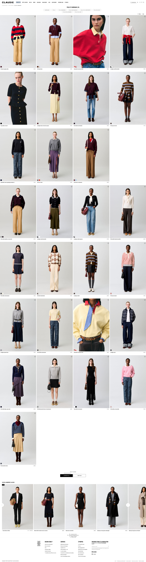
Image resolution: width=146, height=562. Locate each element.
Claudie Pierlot (5, 5)
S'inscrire (108, 546)
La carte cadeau (63, 551)
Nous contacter (47, 546)
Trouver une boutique (82, 556)
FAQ (45, 547)
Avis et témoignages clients (65, 556)
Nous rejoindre (80, 554)
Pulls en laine (97, 10)
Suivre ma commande (48, 544)
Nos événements (81, 552)
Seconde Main (80, 551)
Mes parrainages (63, 554)
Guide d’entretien (48, 551)
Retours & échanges (64, 546)
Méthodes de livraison (64, 544)
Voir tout (80, 475)
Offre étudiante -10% (64, 549)
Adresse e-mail (94, 546)
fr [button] (137, 2)
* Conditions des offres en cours (50, 552)
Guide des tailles (48, 549)
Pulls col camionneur (85, 10)
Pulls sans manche (73, 10)
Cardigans (47, 10)
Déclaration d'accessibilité (82, 549)
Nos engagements (81, 547)
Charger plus (66, 475)
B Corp (79, 546)
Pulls (54, 10)
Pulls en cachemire (67, 12)
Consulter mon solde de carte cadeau (67, 552)
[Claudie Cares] (38, 543)
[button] (18, 2)
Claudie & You (63, 547)
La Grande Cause (81, 544)
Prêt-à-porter (10, 5)
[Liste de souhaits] (35, 16)
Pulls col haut (78, 12)
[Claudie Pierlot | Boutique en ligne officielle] (8, 2)
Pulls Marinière (62, 10)
